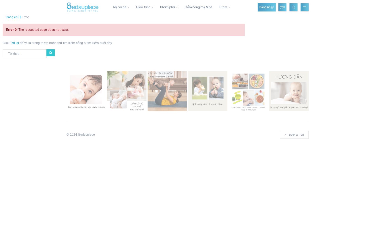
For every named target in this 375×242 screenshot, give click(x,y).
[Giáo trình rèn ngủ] (289, 91)
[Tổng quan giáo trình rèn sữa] (86, 91)
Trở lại (15, 43)
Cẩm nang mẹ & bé (198, 7)
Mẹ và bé (119, 7)
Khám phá (167, 7)
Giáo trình (143, 7)
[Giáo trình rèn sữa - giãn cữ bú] (126, 91)
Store (223, 7)
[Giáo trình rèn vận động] (167, 91)
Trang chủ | (13, 17)
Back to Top (296, 134)
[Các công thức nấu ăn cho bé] (248, 91)
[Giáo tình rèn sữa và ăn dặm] (207, 91)
